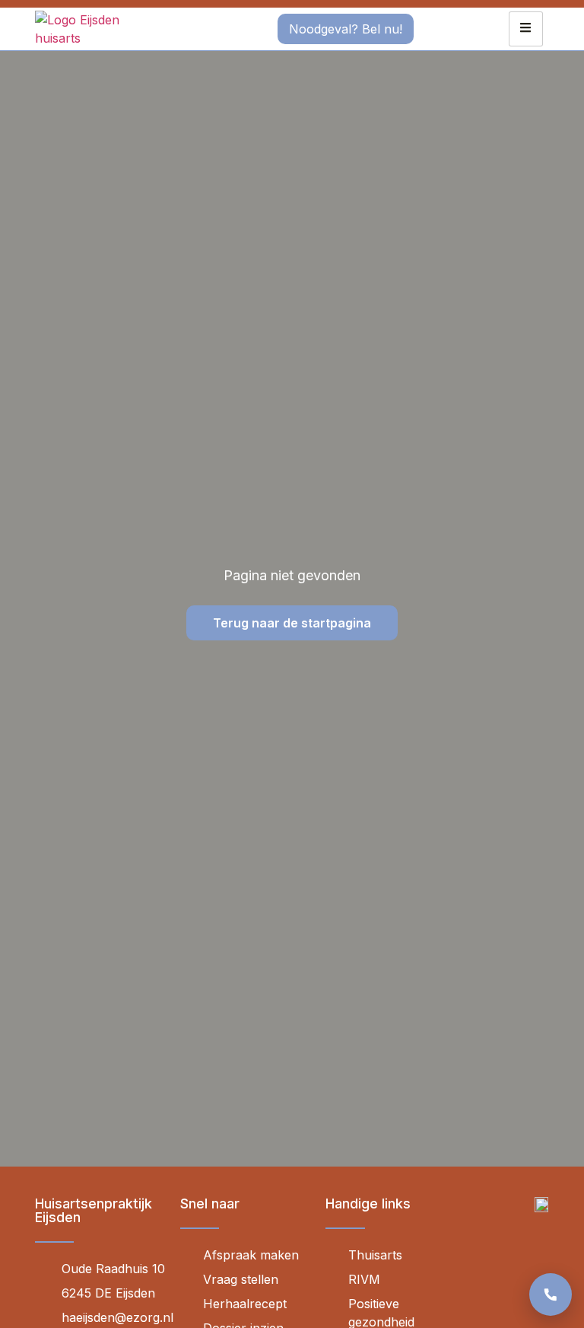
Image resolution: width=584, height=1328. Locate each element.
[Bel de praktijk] (550, 1294)
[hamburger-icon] (526, 28)
